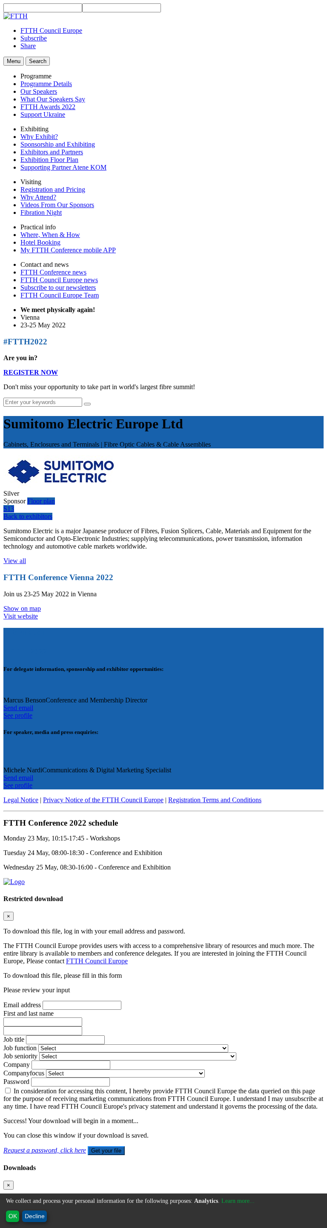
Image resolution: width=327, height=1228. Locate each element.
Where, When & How (50, 234)
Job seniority (20, 1056)
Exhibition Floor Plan (49, 159)
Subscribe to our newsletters (58, 287)
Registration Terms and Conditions (214, 799)
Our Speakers (38, 91)
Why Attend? (38, 197)
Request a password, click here (44, 1150)
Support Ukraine (42, 114)
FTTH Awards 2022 (47, 106)
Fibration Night (41, 212)
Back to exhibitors (27, 516)
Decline (35, 1216)
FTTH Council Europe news (59, 279)
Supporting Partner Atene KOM (63, 167)
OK (13, 1216)
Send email (18, 707)
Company (16, 1064)
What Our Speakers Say (52, 99)
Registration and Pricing (52, 189)
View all (14, 560)
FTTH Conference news (53, 272)
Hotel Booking (40, 242)
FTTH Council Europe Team (59, 295)
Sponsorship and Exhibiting (57, 144)
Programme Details (46, 83)
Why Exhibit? (39, 136)
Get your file (106, 1150)
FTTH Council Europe (51, 30)
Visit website (20, 616)
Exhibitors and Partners (51, 152)
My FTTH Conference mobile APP (68, 250)
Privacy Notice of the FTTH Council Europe (103, 799)
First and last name (28, 1013)
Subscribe (33, 38)
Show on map (22, 608)
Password (16, 1081)
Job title (13, 1039)
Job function (20, 1048)
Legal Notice (20, 799)
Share (28, 45)
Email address (22, 1004)
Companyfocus (23, 1073)
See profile (17, 715)
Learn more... (238, 1201)
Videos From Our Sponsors (57, 204)
